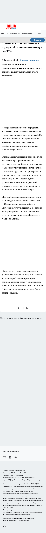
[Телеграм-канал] (16, 457)
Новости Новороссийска (10, 33)
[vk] (20, 308)
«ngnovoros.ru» (20, 470)
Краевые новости (29, 33)
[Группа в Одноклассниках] (10, 457)
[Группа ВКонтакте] (5, 457)
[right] (43, 33)
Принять (37, 40)
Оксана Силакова (29, 60)
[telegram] (27, 308)
